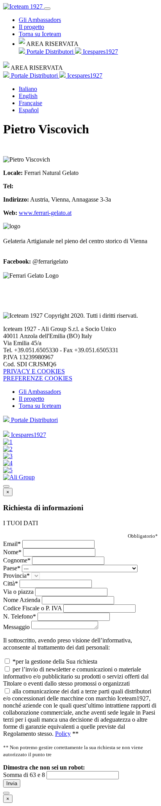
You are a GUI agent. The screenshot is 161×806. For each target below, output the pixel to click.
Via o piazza (18, 591)
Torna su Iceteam (40, 34)
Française (30, 103)
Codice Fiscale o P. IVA (32, 608)
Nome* (12, 552)
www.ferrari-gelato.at (45, 212)
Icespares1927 (99, 51)
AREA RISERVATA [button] (52, 43)
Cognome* (16, 560)
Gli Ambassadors (40, 19)
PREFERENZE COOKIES (37, 378)
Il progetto (31, 27)
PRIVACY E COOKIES (34, 371)
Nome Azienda (21, 600)
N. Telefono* (19, 616)
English (28, 96)
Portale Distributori (50, 51)
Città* (10, 583)
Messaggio (16, 627)
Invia (11, 783)
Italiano (28, 89)
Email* (12, 543)
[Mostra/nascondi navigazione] (47, 8)
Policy (63, 733)
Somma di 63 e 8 (24, 774)
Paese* (11, 568)
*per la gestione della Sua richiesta (55, 661)
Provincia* (16, 575)
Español (29, 110)
